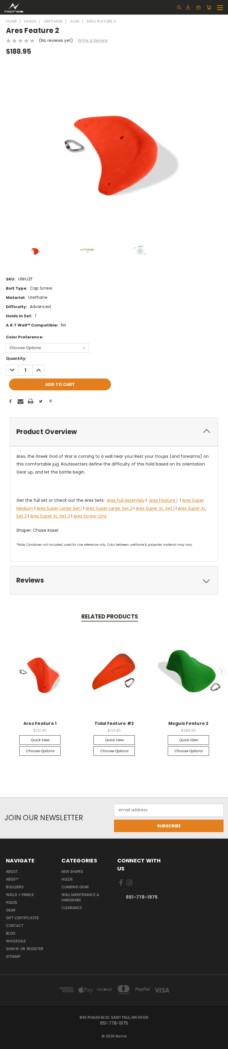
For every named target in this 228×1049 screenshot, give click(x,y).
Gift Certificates (22, 917)
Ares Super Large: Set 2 (109, 508)
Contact (14, 925)
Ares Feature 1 (163, 500)
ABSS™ (12, 879)
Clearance (71, 907)
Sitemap (13, 956)
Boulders (15, 886)
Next (221, 671)
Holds (11, 902)
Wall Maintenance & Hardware (80, 897)
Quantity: (16, 358)
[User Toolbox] (188, 7)
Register (35, 948)
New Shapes (72, 871)
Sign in (13, 948)
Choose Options (40, 750)
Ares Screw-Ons (90, 516)
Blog (10, 933)
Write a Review (92, 40)
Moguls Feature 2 (188, 723)
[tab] (114, 431)
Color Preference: (24, 337)
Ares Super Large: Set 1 (59, 508)
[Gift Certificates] (198, 7)
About (12, 871)
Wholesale (16, 941)
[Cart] (209, 7)
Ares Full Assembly (126, 500)
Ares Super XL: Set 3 (50, 516)
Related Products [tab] (109, 617)
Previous (7, 671)
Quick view (40, 739)
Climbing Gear (75, 886)
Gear (10, 910)
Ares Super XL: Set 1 (155, 508)
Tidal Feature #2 (114, 723)
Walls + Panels (20, 894)
